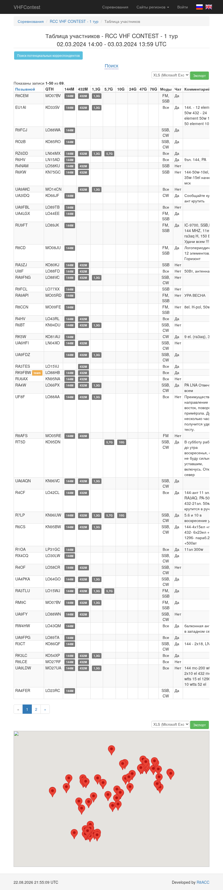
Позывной (25, 89)
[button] (74, 834)
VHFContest (27, 6)
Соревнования (115, 7)
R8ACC (203, 882)
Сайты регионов (151, 7)
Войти (182, 7)
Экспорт (199, 75)
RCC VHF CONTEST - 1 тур (74, 21)
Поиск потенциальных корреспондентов (48, 55)
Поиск (111, 65)
